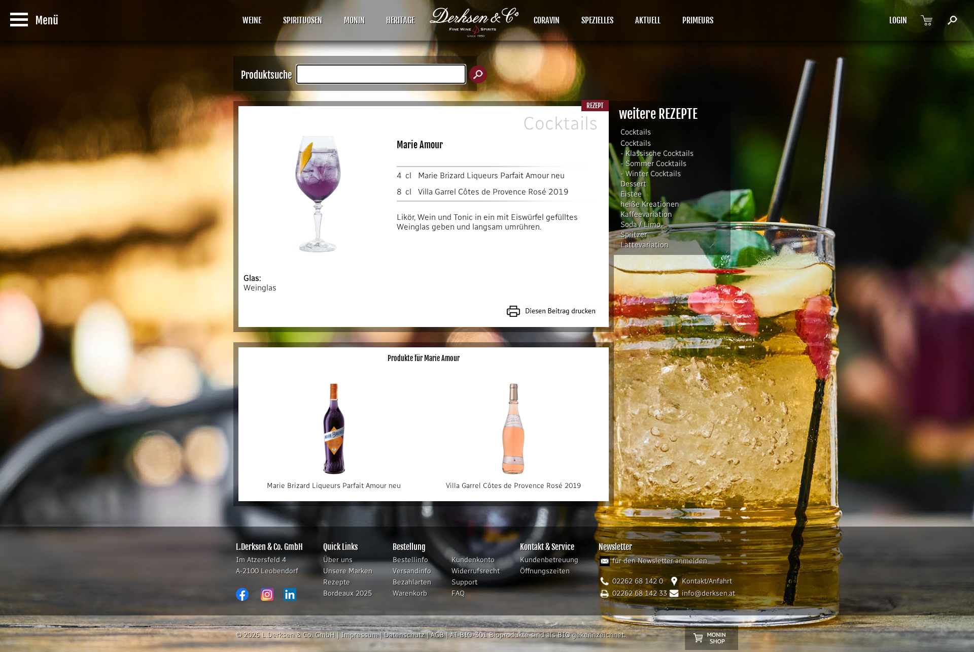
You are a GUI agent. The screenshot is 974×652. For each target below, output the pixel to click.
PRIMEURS (697, 20)
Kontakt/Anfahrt (707, 581)
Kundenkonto (473, 560)
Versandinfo (412, 571)
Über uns (338, 560)
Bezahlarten (412, 582)
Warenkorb (410, 593)
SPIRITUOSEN (302, 20)
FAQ (458, 593)
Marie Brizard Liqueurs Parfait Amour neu (491, 175)
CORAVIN (547, 20)
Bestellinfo (410, 560)
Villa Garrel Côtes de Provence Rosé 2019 (493, 192)
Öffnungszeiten (545, 571)
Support (464, 582)
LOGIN (898, 20)
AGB (437, 635)
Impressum (359, 635)
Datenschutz (404, 635)
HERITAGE (400, 20)
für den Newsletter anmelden (659, 561)
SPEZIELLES (597, 20)
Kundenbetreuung (549, 560)
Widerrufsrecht (475, 571)
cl (408, 175)
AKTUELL (647, 20)
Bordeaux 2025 (347, 593)
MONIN (354, 20)
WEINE (251, 20)
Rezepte (336, 582)
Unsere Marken (347, 571)
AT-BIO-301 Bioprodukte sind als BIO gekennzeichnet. (537, 635)
